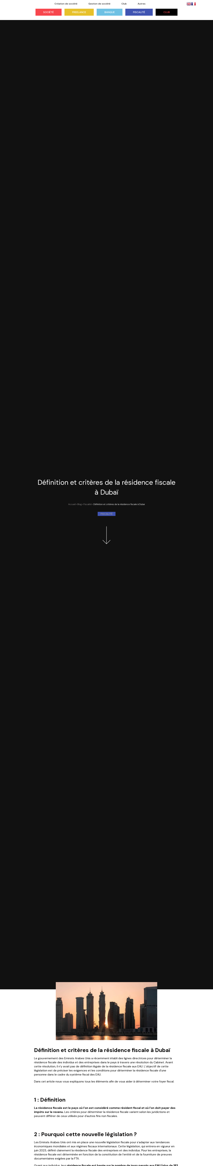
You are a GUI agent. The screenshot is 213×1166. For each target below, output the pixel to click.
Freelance (79, 12)
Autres (141, 4)
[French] (193, 3)
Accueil (72, 504)
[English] (189, 3)
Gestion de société (99, 4)
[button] (106, 514)
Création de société (65, 4)
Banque (109, 12)
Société (48, 12)
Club (166, 12)
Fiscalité (139, 12)
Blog (79, 504)
